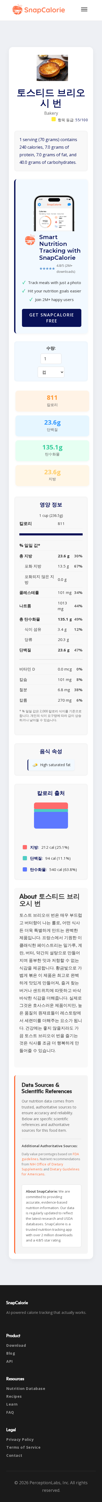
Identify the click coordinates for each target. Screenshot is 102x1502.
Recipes (14, 1396)
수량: (51, 348)
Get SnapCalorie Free (51, 317)
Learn (12, 1404)
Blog (10, 1353)
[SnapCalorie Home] (40, 9)
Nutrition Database (25, 1388)
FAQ (10, 1412)
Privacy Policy (20, 1439)
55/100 (81, 119)
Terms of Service (23, 1447)
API (9, 1361)
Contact (14, 1455)
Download (16, 1345)
